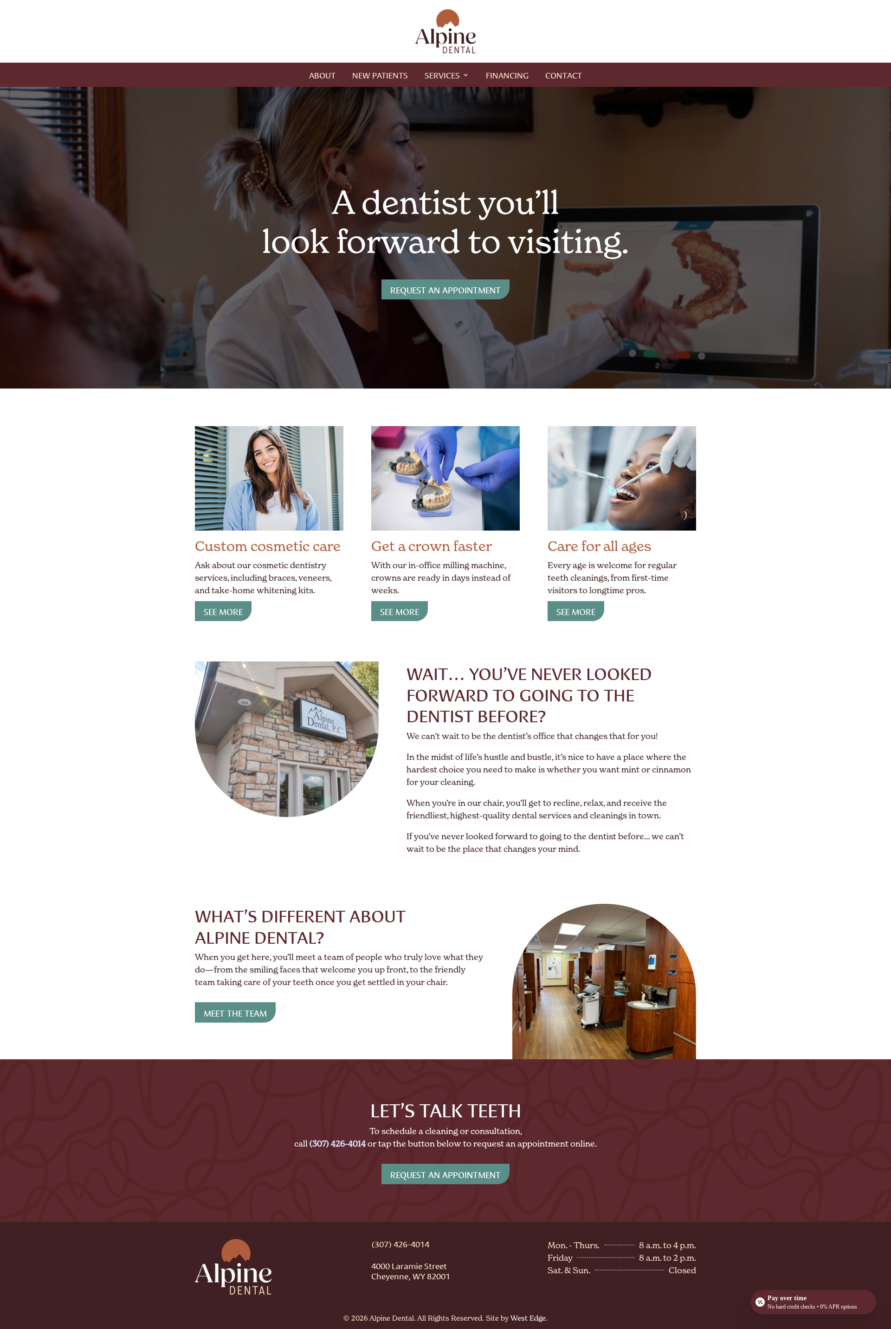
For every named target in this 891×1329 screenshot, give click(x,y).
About (322, 76)
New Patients (380, 76)
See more (223, 610)
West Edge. (529, 1318)
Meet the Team (235, 1012)
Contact (563, 76)
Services (442, 76)
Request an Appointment (445, 289)
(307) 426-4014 (400, 1244)
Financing (507, 76)
